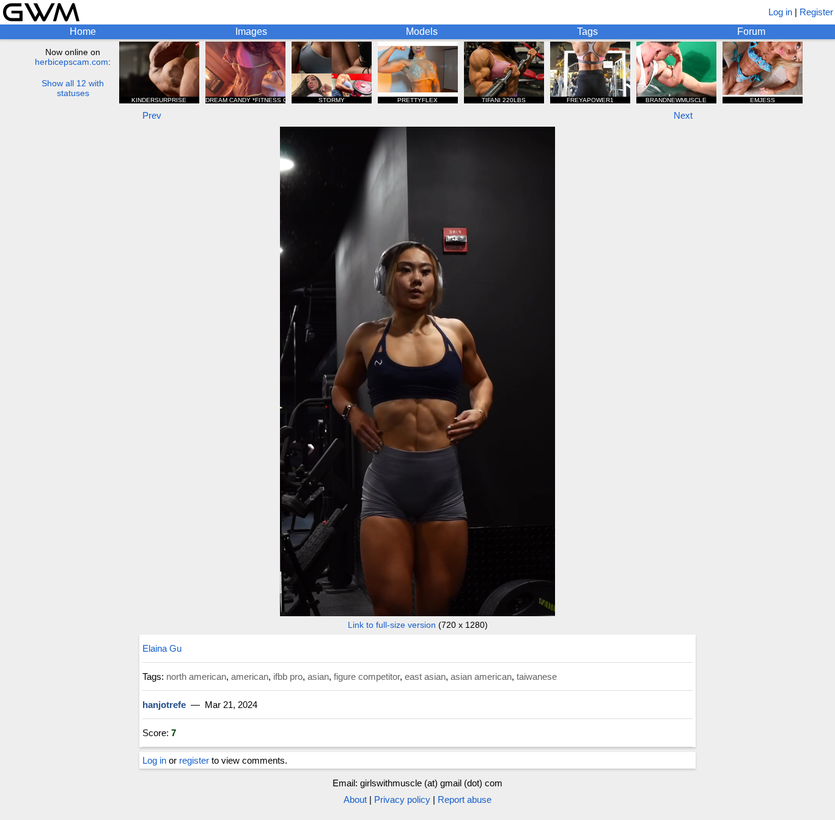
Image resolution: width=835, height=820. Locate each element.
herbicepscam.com (71, 62)
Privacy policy (402, 799)
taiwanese (537, 676)
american (249, 676)
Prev (151, 115)
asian (318, 676)
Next (683, 115)
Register (816, 12)
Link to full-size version (392, 625)
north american (196, 676)
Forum (751, 31)
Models (422, 31)
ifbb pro (288, 676)
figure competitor (367, 676)
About (355, 799)
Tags (587, 31)
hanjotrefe (164, 704)
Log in (780, 12)
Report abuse (464, 799)
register (194, 760)
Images (251, 31)
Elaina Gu (162, 648)
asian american (481, 676)
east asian (425, 676)
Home (83, 31)
